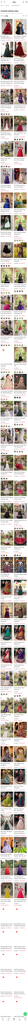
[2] (7, 16)
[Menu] (1, 1)
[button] (26, 1)
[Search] (4, 1)
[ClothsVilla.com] (14, 2)
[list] (5, 16)
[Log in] (23, 1)
